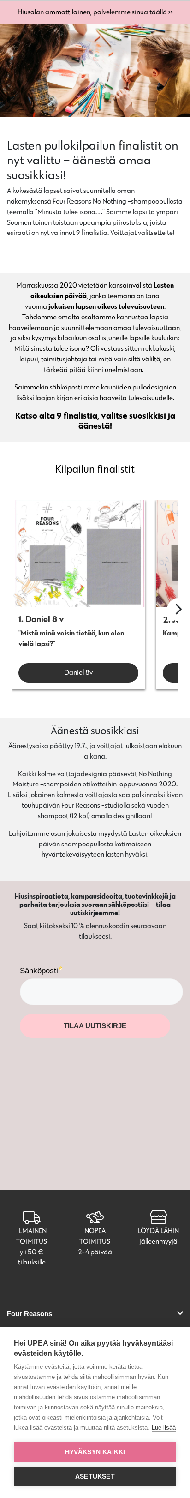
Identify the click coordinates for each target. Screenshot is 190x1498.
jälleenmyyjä (158, 1241)
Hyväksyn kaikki (95, 1452)
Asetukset (95, 1476)
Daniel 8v (78, 672)
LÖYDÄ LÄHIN (158, 1230)
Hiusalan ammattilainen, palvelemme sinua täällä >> (95, 11)
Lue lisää (164, 1427)
